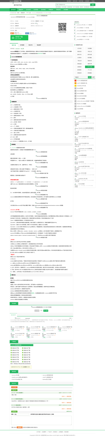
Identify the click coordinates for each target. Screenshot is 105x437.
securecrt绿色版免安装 (48, 375)
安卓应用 (28, 9)
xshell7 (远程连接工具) (48, 377)
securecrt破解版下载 (19, 327)
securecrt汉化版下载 (35, 327)
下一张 (46, 310)
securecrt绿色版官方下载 (52, 327)
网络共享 (90, 60)
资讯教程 (66, 9)
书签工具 (90, 51)
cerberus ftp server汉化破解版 (84, 106)
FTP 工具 (28, 12)
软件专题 (81, 1)
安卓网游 (36, 9)
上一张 (37, 310)
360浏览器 (64, 7)
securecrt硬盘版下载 (35, 333)
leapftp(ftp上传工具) (81, 85)
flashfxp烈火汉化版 (47, 379)
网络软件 (23, 12)
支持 (64, 396)
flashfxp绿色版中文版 (81, 90)
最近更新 (69, 1)
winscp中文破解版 (81, 98)
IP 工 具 (90, 69)
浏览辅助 (90, 48)
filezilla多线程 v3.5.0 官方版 (83, 27)
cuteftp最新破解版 (82, 155)
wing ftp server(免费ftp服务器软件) (19, 377)
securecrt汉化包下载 (19, 333)
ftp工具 (22, 48)
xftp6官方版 (81, 162)
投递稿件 (44, 431)
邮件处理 (90, 54)
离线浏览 (79, 51)
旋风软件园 (39, 53)
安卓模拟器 (86, 7)
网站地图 (66, 431)
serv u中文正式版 (82, 173)
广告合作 (50, 431)
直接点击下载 (15, 348)
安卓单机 (43, 9)
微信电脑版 (58, 7)
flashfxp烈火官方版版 (81, 96)
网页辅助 (90, 57)
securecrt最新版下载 (51, 333)
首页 (18, 12)
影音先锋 (92, 7)
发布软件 (87, 1)
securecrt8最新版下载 (67, 327)
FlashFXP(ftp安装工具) (17, 379)
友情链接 (61, 431)
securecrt (17, 48)
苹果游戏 (58, 9)
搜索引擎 (90, 63)
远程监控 (79, 66)
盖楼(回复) (69, 396)
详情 (13, 330)
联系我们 (55, 431)
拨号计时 (79, 54)
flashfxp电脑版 (80, 93)
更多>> (71, 318)
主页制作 (79, 57)
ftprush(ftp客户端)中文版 (84, 166)
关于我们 (39, 431)
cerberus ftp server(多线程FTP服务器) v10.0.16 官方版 (83, 34)
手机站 (92, 1)
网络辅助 (90, 72)
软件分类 (75, 1)
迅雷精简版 (69, 7)
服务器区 (79, 69)
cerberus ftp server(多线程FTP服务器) (85, 101)
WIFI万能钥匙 (76, 7)
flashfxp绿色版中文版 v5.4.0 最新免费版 (83, 32)
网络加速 (79, 63)
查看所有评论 (69, 411)
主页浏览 (79, 48)
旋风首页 (13, 9)
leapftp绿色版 (80, 108)
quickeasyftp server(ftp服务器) (85, 148)
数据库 (32, 293)
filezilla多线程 (80, 88)
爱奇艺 (81, 7)
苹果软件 (51, 9)
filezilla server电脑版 (81, 103)
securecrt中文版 (15, 375)
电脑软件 (21, 9)
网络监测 (79, 72)
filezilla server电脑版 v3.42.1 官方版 (84, 36)
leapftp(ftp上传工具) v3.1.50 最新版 (84, 24)
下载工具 (79, 60)
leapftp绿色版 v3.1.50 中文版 (83, 39)
